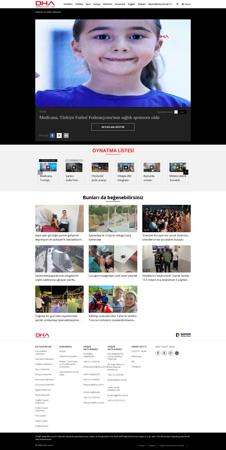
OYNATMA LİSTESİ (113, 150)
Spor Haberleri (42, 369)
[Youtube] (177, 353)
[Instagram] (170, 353)
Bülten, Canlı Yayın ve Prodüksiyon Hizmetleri (68, 364)
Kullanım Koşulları (68, 356)
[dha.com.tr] (47, 335)
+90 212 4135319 (91, 361)
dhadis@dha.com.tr (117, 380)
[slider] (120, 104)
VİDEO (42, 111)
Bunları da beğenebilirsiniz (113, 197)
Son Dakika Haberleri (41, 352)
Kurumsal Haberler (44, 384)
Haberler (39, 12)
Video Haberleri (53, 12)
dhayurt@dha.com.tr (93, 384)
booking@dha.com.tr (118, 395)
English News (41, 426)
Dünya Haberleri (43, 374)
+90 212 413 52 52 (116, 400)
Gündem (68, 4)
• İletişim (152, 445)
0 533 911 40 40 (139, 351)
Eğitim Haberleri (43, 389)
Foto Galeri (40, 415)
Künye (62, 351)
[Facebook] (158, 353)
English (131, 4)
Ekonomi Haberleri (44, 379)
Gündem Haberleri (44, 359)
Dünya (96, 4)
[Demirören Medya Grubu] (183, 335)
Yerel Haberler (42, 395)
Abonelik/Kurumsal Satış (161, 4)
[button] (45, 104)
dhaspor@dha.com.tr (94, 402)
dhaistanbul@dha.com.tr (95, 366)
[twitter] (164, 353)
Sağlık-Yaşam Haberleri (41, 401)
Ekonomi (107, 4)
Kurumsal (120, 4)
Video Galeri (41, 420)
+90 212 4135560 (91, 379)
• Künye (141, 445)
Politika (79, 4)
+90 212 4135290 (116, 374)
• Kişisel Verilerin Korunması (171, 445)
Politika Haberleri (43, 364)
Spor (88, 4)
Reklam (142, 4)
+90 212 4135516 (91, 397)
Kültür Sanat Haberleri (41, 409)
